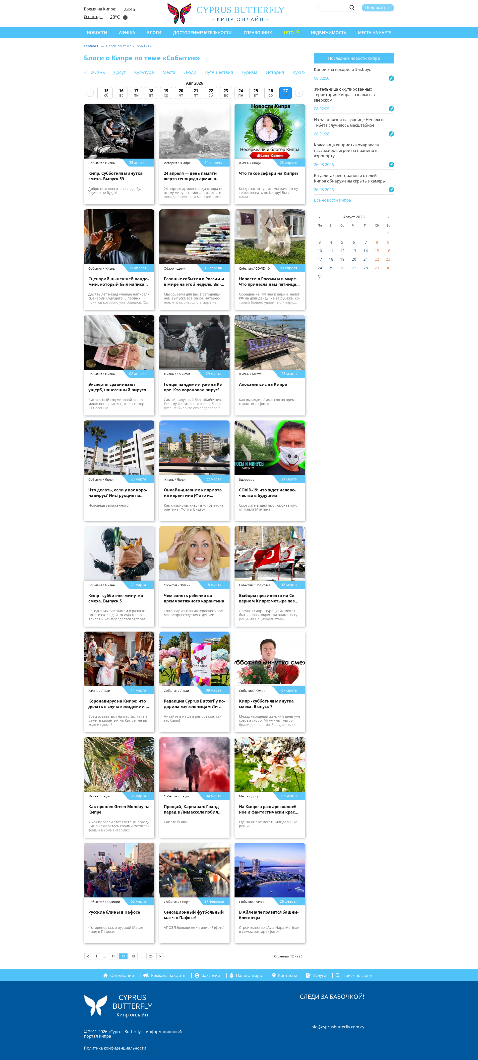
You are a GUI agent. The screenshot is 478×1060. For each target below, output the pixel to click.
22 (377, 259)
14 (365, 250)
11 (113, 956)
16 (388, 250)
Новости (97, 32)
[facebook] (346, 19)
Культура (144, 72)
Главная (91, 46)
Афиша (127, 32)
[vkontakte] (382, 19)
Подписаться (378, 7)
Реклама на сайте (168, 975)
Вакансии (211, 975)
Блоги (154, 32)
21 (365, 259)
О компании (122, 975)
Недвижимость (328, 32)
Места (169, 72)
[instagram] (355, 19)
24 (320, 267)
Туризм (249, 72)
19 (342, 259)
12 (342, 250)
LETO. (289, 32)
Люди (190, 72)
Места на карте (374, 32)
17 (320, 259)
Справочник (258, 32)
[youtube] (391, 19)
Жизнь (98, 72)
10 (320, 250)
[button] (303, 71)
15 (377, 250)
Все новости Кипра (332, 200)
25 (151, 956)
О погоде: (93, 16)
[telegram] (373, 19)
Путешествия (219, 72)
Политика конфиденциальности (115, 1048)
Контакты (287, 975)
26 (342, 267)
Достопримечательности (202, 32)
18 (331, 259)
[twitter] (364, 19)
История (275, 72)
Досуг (120, 72)
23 (388, 259)
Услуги (319, 975)
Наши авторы (249, 975)
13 (133, 956)
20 (354, 259)
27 (354, 267)
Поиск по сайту (357, 975)
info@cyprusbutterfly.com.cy (337, 1027)
